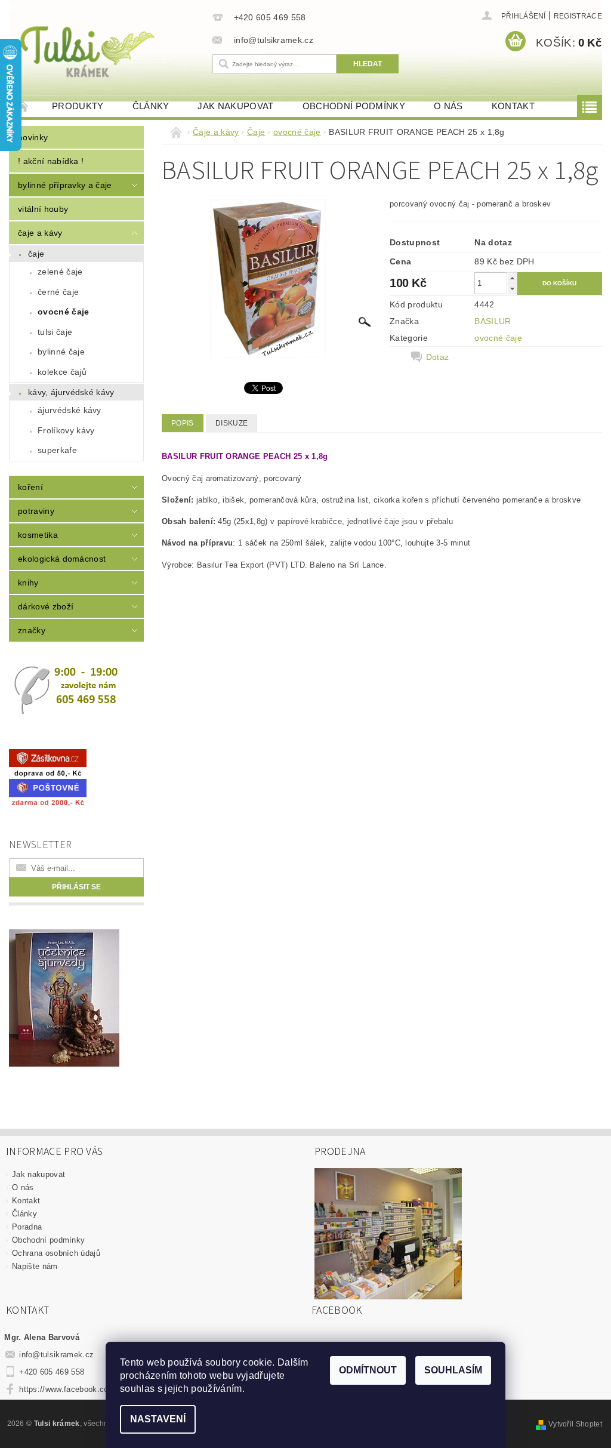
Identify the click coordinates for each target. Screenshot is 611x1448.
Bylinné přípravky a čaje (65, 185)
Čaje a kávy (40, 233)
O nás (448, 106)
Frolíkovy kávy (66, 430)
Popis (182, 423)
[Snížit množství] (512, 288)
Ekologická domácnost (62, 558)
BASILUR (492, 321)
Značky (31, 630)
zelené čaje (60, 271)
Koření (30, 487)
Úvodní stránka (23, 105)
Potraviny (36, 511)
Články (150, 106)
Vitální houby (43, 209)
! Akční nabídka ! (51, 161)
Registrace (578, 16)
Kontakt (513, 106)
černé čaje (58, 292)
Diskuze (231, 423)
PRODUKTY (78, 106)
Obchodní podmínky (354, 106)
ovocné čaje (64, 311)
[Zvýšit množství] (512, 278)
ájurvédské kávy (69, 410)
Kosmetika (38, 535)
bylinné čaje (61, 351)
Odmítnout (368, 1370)
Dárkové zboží (45, 606)
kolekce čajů (62, 372)
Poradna (27, 1226)
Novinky (33, 137)
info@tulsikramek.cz (56, 1354)
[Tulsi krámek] (107, 50)
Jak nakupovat (235, 106)
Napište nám (35, 1266)
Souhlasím (453, 1370)
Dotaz (437, 357)
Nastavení (158, 1419)
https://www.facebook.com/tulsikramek (89, 1389)
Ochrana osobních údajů (56, 1253)
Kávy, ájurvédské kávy (71, 392)
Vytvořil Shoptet (575, 1424)
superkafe (57, 450)
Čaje (36, 253)
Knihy (28, 582)
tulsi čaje (55, 332)
